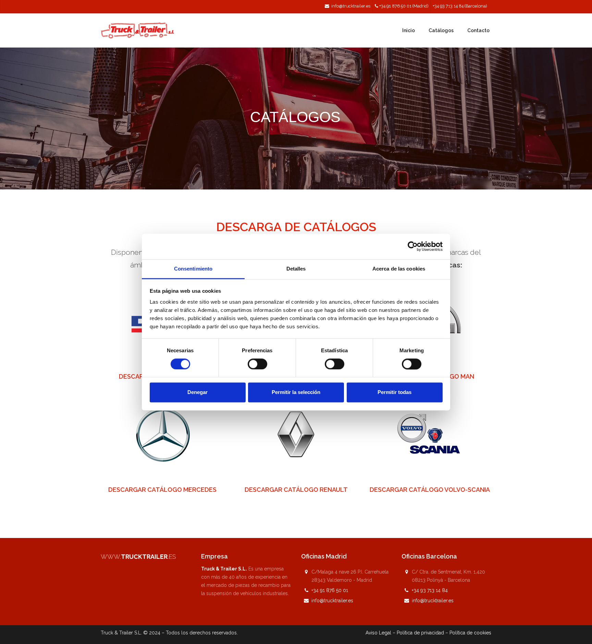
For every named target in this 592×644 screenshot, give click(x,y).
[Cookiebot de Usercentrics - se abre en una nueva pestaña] (413, 246)
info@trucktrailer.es (350, 6)
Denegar (197, 392)
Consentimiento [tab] (193, 269)
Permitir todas (394, 392)
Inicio (408, 30)
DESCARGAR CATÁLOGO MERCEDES (162, 489)
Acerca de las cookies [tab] (398, 269)
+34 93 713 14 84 (430, 590)
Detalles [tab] (296, 269)
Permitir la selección (296, 392)
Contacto (478, 30)
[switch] (257, 363)
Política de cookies (470, 632)
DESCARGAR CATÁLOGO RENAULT (296, 489)
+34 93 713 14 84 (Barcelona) (460, 6)
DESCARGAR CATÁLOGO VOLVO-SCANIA (430, 489)
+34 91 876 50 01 (329, 590)
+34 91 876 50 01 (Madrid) (403, 6)
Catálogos (441, 30)
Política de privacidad (420, 632)
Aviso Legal (378, 632)
